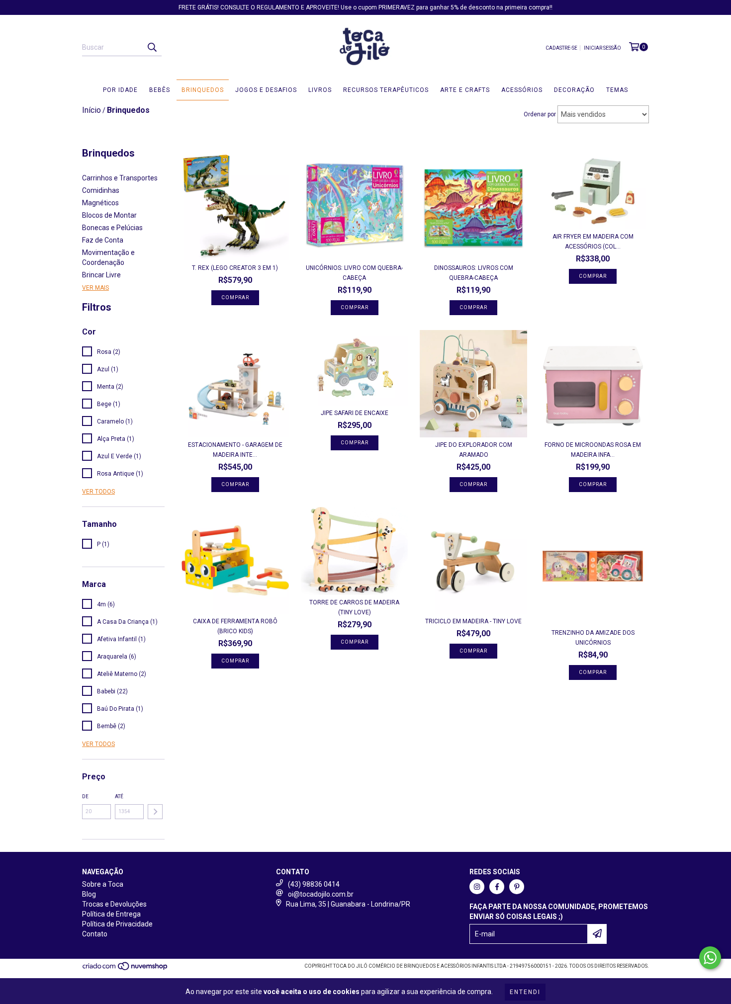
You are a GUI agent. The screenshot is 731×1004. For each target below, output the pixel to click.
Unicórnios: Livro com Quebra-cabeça (354, 272)
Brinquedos (203, 89)
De (85, 796)
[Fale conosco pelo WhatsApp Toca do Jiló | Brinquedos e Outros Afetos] (710, 957)
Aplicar (155, 811)
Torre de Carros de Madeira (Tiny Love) (354, 607)
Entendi (525, 992)
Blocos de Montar (109, 215)
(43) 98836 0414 (314, 884)
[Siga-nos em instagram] (476, 886)
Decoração (574, 89)
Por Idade (120, 89)
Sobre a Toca (102, 884)
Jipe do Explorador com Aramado (473, 449)
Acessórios (522, 89)
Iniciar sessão (602, 48)
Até (119, 796)
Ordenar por (540, 114)
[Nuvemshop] (125, 969)
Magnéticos (100, 203)
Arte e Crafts (465, 89)
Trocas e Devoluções (114, 904)
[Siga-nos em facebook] (496, 886)
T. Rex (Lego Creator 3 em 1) (235, 267)
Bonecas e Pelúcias (112, 228)
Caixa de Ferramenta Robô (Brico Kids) (235, 626)
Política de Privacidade (117, 924)
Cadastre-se (561, 48)
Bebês (159, 89)
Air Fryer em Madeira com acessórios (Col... (593, 241)
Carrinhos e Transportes (120, 178)
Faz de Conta (102, 240)
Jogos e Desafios (266, 89)
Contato (94, 934)
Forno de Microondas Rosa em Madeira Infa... (593, 449)
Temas (617, 89)
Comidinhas (100, 190)
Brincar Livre (101, 275)
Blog (89, 894)
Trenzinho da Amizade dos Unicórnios (593, 637)
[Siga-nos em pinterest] (516, 886)
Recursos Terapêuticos (386, 89)
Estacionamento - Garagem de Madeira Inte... (235, 449)
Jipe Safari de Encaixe (354, 413)
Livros (320, 89)
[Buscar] (152, 47)
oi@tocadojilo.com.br (321, 894)
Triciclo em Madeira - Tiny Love (473, 621)
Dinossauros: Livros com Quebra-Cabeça (473, 272)
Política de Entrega (111, 914)
